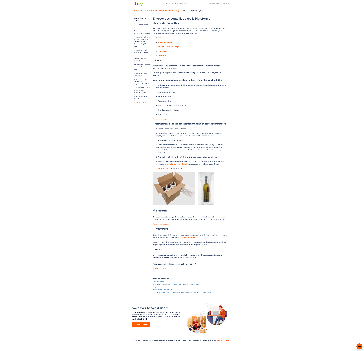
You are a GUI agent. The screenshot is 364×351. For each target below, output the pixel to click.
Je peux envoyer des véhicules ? (140, 97)
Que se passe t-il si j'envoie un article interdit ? (142, 32)
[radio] (156, 268)
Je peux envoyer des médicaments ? (140, 74)
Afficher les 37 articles (140, 102)
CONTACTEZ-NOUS (141, 324)
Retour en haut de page (161, 119)
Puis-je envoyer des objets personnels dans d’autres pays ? (142, 67)
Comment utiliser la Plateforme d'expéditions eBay (162, 11)
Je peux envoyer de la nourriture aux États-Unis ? (141, 52)
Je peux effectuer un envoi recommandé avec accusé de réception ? (142, 90)
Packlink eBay (138, 11)
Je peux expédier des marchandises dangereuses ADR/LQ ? (141, 81)
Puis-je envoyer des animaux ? (140, 59)
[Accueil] (138, 4)
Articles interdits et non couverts (141, 26)
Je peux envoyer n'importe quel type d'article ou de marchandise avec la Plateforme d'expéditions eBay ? (142, 41)
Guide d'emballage (188, 237)
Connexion (226, 3)
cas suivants (220, 217)
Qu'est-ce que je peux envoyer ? (192, 11)
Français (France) (214, 3)
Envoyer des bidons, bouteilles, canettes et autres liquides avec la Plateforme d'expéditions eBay (182, 292)
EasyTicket (156, 287)
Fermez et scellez (164, 168)
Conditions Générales (223, 341)
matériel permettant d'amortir (178, 164)
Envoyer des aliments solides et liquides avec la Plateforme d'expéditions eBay (176, 284)
